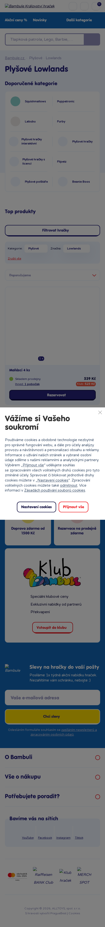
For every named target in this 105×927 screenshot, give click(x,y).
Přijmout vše (33, 465)
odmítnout (68, 485)
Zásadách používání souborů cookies (54, 490)
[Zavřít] (100, 412)
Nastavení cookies (52, 480)
